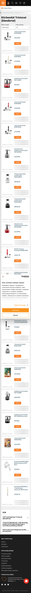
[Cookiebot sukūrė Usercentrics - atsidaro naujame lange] (22, 277)
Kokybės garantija (6, 565)
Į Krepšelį (17, 43)
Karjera (3, 541)
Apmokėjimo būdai (6, 558)
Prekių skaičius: (20, 24)
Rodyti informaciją (20, 305)
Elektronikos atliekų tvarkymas (9, 570)
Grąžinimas (4, 563)
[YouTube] (5, 585)
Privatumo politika (6, 553)
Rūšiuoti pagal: (5, 24)
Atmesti (15, 315)
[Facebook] (2, 585)
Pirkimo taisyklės (5, 556)
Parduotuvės (4, 546)
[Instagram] (8, 585)
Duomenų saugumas (6, 568)
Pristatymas (4, 561)
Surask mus (11, 581)
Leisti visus (15, 310)
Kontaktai (4, 544)
